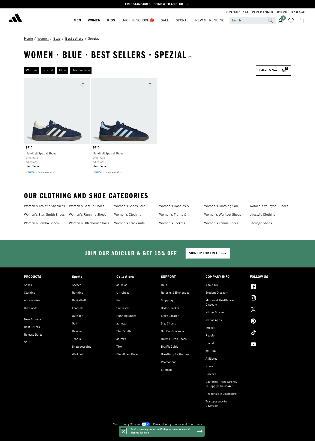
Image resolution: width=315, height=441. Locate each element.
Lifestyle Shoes (260, 223)
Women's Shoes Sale (129, 206)
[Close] (123, 431)
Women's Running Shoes (87, 215)
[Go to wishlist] (291, 20)
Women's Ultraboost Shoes (89, 223)
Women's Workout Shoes (222, 215)
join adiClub (298, 12)
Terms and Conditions (187, 424)
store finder (233, 12)
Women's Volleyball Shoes (268, 206)
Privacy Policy (162, 424)
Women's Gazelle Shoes (86, 206)
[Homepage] (15, 18)
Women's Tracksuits (129, 223)
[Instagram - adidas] (270, 298)
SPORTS (182, 20)
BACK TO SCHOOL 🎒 (138, 20)
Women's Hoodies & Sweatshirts (174, 207)
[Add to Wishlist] (83, 85)
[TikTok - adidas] (270, 333)
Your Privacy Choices (126, 424)
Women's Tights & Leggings (173, 215)
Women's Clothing (127, 215)
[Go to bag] (301, 20)
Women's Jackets (172, 223)
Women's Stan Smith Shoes (44, 215)
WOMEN (94, 20)
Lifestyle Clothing (262, 215)
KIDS (111, 20)
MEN (77, 20)
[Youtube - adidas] (270, 345)
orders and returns (262, 12)
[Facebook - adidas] (270, 287)
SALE (165, 20)
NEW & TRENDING (209, 20)
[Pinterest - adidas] (270, 321)
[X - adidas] (270, 310)
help (245, 12)
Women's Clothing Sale (221, 206)
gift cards (282, 12)
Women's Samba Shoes (41, 223)
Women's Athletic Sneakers (44, 206)
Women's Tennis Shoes (221, 223)
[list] (140, 70)
